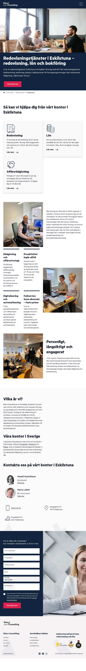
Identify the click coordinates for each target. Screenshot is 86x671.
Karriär (5, 640)
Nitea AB (80, 653)
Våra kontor (20, 93)
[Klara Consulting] (11, 4)
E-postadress (8, 558)
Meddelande (8, 586)
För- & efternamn (9, 551)
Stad (6, 572)
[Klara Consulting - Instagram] (46, 654)
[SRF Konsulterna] (61, 644)
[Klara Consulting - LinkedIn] (39, 654)
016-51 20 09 (16, 508)
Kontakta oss (12, 84)
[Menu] (81, 4)
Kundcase (6, 643)
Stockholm (24, 444)
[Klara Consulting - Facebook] (43, 654)
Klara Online (33, 643)
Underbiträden (34, 640)
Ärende (7, 578)
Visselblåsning (34, 646)
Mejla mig (20, 483)
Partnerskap (33, 637)
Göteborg (32, 444)
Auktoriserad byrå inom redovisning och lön (67, 635)
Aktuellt (5, 646)
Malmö (5, 447)
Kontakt (10, 93)
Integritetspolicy (8, 653)
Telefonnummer (9, 565)
